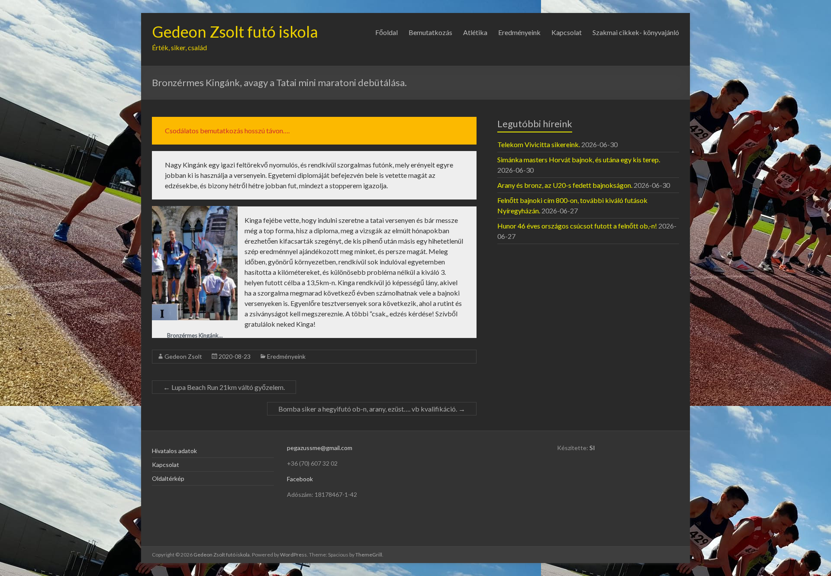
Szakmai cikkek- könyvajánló (636, 32)
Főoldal (386, 32)
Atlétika (475, 32)
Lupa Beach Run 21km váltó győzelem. (224, 387)
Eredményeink (519, 32)
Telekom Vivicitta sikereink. (538, 144)
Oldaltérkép (168, 478)
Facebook (300, 479)
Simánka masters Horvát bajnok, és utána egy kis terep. (578, 159)
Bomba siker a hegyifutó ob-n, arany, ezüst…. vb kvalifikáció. (371, 409)
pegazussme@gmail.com (319, 447)
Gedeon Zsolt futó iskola (235, 31)
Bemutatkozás (430, 32)
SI (592, 447)
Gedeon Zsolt (183, 356)
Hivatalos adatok (174, 450)
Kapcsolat (566, 32)
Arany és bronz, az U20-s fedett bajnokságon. (564, 185)
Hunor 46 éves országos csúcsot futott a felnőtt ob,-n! (577, 226)
